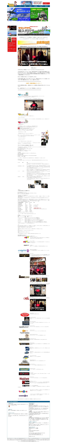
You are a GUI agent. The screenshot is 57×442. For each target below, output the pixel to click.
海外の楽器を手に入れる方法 (22, 439)
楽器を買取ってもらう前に (39, 439)
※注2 (24, 156)
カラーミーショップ (20, 441)
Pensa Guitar (45, 254)
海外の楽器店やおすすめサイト (25, 440)
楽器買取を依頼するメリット (37, 438)
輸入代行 (8, 438)
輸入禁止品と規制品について (32, 440)
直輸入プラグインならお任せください (14, 439)
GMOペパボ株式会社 (31, 441)
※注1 (22, 154)
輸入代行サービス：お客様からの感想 (14, 438)
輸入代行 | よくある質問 (31, 438)
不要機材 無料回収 (21, 438)
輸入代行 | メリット (25, 438)
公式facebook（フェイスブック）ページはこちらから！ (34, 46)
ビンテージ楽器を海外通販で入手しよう (31, 439)
